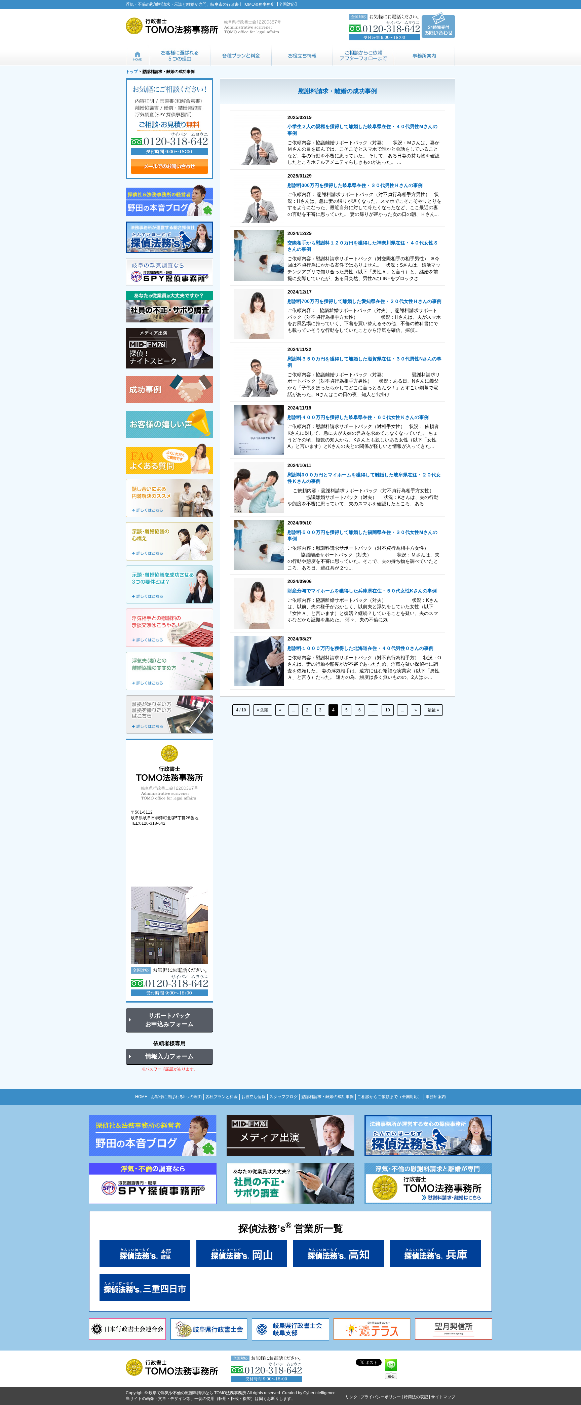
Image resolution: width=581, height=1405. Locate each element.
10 (387, 710)
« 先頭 (262, 710)
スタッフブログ (283, 1096)
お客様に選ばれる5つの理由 (179, 55)
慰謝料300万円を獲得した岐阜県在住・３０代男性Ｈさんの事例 (355, 185)
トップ (132, 71)
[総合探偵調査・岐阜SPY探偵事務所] (169, 272)
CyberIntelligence (319, 1393)
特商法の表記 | (417, 1397)
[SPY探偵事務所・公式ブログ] (169, 200)
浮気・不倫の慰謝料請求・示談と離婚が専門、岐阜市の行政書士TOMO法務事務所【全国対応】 (212, 4)
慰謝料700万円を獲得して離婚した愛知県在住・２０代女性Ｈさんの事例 (364, 301)
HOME (137, 55)
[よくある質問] (169, 458)
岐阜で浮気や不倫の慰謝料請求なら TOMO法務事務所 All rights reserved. (215, 1393)
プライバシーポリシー (380, 1397)
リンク (351, 1397)
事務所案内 (424, 55)
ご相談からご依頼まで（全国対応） (363, 55)
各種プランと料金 (241, 55)
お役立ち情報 (302, 55)
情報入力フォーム (169, 1056)
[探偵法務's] (169, 237)
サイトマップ (443, 1397)
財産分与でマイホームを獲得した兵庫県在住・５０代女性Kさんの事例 (362, 590)
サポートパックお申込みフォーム (169, 1019)
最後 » (433, 710)
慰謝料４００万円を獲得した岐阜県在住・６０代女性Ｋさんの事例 (358, 417)
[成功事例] (169, 388)
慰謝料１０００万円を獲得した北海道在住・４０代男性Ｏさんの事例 (360, 648)
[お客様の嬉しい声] (169, 423)
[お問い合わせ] (169, 128)
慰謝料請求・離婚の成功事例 (327, 1096)
